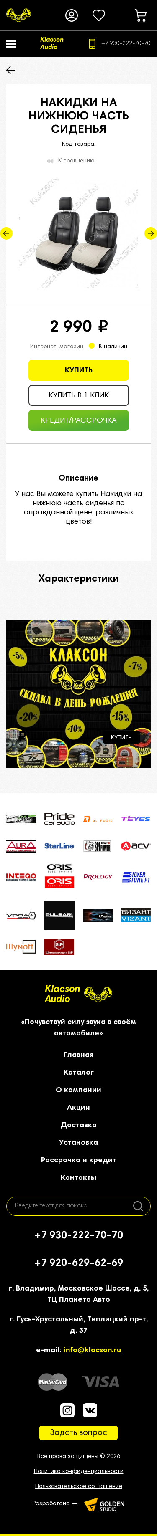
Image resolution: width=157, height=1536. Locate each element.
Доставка (79, 1125)
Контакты (78, 1178)
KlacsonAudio (62, 994)
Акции (78, 1108)
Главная (78, 1055)
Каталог (79, 1073)
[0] (99, 15)
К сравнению (76, 161)
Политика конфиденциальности (79, 1472)
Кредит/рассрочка (78, 421)
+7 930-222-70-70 (126, 44)
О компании (78, 1090)
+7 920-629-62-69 (78, 1263)
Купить (79, 371)
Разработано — (55, 1504)
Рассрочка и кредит (78, 1160)
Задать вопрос (78, 1433)
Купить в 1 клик (79, 396)
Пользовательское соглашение (78, 1487)
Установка (78, 1143)
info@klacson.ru (92, 1350)
